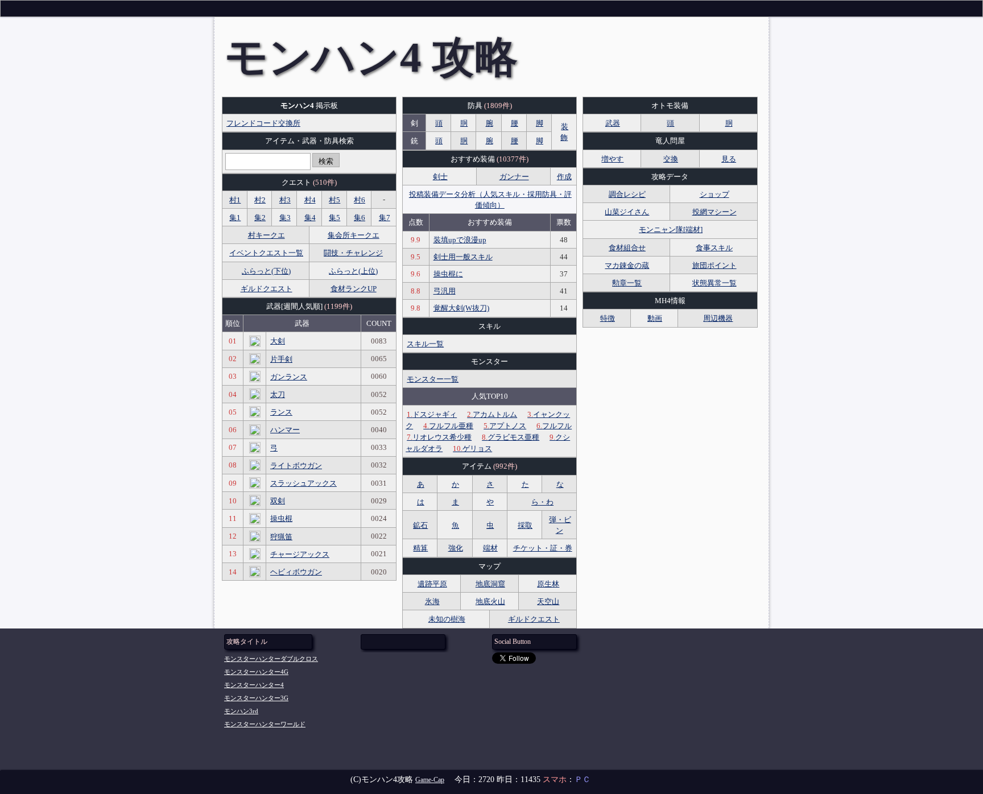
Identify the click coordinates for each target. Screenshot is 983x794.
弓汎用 (444, 291)
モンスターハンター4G (256, 671)
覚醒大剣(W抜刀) (461, 308)
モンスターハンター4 (254, 684)
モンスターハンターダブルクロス (271, 658)
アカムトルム (492, 414)
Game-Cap (429, 780)
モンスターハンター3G (256, 697)
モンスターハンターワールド (264, 724)
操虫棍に (448, 274)
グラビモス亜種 (510, 437)
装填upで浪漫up (459, 239)
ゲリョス (472, 448)
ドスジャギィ (432, 414)
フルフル (554, 425)
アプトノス (505, 425)
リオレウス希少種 (439, 437)
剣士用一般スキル (463, 257)
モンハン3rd (241, 711)
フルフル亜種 (448, 425)
